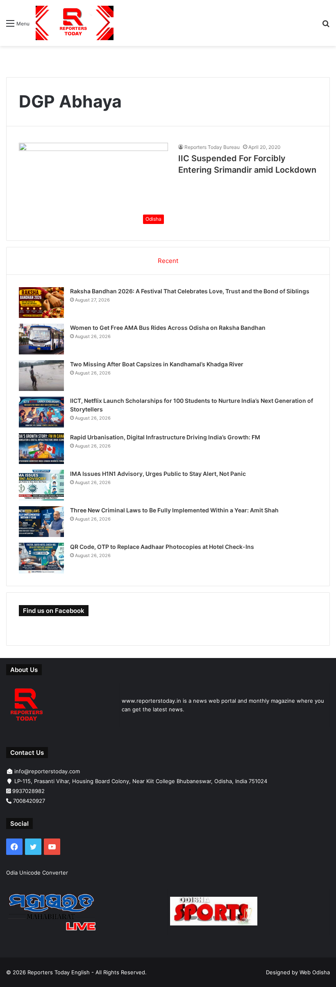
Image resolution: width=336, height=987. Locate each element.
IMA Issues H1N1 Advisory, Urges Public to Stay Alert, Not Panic (158, 473)
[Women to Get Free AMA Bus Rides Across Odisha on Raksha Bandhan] (41, 339)
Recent (168, 261)
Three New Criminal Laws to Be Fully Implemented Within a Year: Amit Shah (174, 510)
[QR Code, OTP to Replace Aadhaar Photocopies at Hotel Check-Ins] (41, 558)
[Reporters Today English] (75, 23)
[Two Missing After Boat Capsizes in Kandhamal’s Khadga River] (41, 375)
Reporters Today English (58, 972)
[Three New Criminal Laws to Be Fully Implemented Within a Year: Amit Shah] (41, 521)
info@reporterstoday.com (47, 771)
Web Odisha (315, 972)
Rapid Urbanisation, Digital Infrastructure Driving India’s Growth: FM (165, 437)
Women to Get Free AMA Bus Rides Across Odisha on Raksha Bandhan (168, 327)
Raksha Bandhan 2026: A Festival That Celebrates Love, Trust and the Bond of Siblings (189, 291)
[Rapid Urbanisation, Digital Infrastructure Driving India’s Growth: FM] (41, 448)
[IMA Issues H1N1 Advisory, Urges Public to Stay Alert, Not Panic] (41, 485)
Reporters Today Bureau (212, 147)
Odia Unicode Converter (37, 872)
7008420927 (29, 800)
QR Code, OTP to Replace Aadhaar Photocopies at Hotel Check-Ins (162, 546)
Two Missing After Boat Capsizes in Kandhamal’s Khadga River (156, 364)
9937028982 (28, 791)
